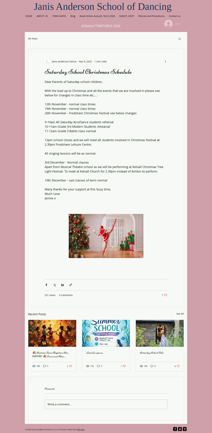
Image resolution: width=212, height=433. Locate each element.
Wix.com (81, 429)
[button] (179, 38)
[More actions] (165, 61)
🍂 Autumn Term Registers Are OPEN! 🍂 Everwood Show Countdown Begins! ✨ (50, 354)
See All (180, 313)
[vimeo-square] (185, 429)
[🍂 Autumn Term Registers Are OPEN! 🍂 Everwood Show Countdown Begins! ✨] (52, 333)
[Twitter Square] (180, 429)
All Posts (32, 38)
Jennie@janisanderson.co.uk (46, 429)
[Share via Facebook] (46, 284)
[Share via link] (70, 284)
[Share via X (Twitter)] (54, 284)
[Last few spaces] (106, 333)
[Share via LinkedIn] (62, 284)
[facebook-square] (175, 429)
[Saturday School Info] (160, 333)
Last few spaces (94, 352)
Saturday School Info (152, 352)
